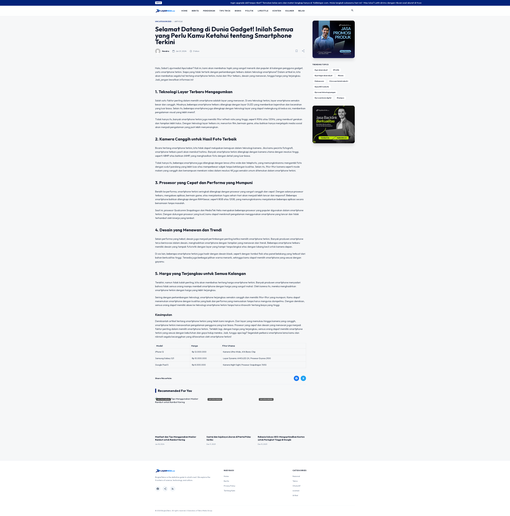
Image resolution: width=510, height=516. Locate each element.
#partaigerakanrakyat (323, 76)
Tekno (295, 481)
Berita (195, 11)
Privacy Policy (229, 486)
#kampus (340, 98)
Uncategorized (163, 21)
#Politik (336, 70)
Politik (249, 11)
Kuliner (289, 11)
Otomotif (296, 486)
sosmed (296, 490)
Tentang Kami (229, 490)
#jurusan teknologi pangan (325, 92)
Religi (301, 11)
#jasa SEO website (322, 87)
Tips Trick (225, 11)
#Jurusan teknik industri (339, 81)
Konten (277, 11)
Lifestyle (263, 11)
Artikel (295, 495)
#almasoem (319, 81)
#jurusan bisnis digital (323, 98)
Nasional (296, 476)
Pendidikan (209, 11)
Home (184, 11)
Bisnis (238, 11)
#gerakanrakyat (321, 70)
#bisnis (340, 76)
